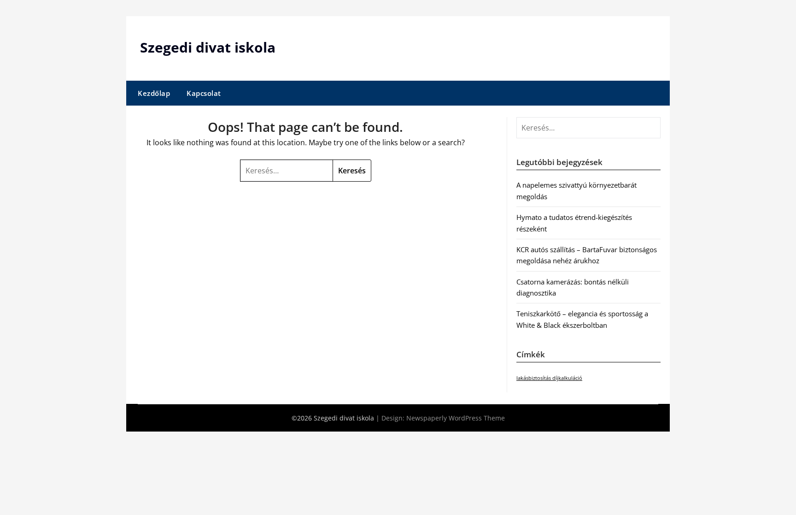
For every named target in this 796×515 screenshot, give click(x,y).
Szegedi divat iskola (207, 47)
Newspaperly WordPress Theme (455, 418)
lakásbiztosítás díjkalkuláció (549, 378)
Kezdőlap (154, 93)
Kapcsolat (204, 93)
